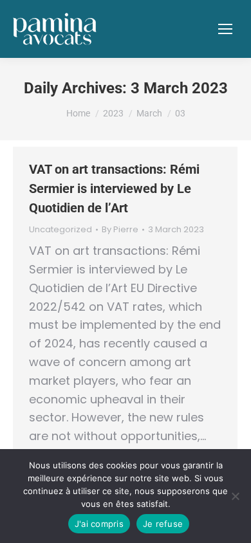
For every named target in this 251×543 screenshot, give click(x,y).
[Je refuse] (234, 496)
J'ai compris (99, 524)
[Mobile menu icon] (225, 29)
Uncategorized (60, 229)
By (120, 229)
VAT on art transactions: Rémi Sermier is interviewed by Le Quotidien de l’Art (114, 188)
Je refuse (163, 524)
